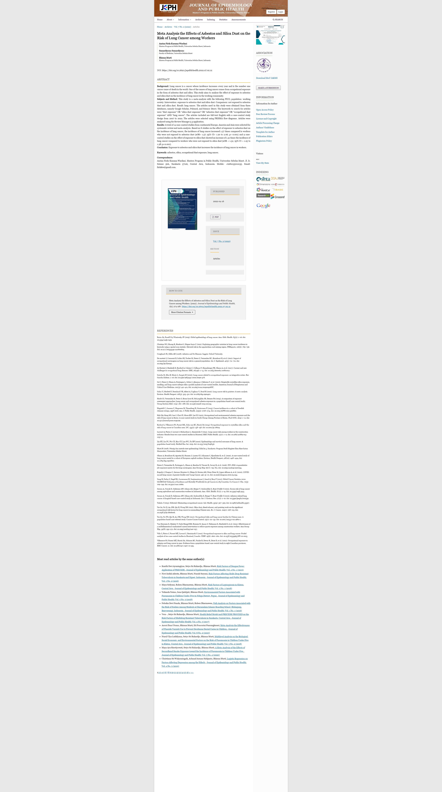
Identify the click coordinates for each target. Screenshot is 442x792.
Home (159, 19)
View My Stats (262, 163)
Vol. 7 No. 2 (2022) (182, 27)
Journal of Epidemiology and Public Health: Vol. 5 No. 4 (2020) (191, 655)
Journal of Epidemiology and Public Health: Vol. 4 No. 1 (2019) (215, 570)
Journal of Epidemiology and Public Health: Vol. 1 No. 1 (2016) (213, 610)
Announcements (239, 19)
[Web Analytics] (257, 159)
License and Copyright (266, 118)
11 (175, 672)
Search (279, 19)
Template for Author (265, 132)
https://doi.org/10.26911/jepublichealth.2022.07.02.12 (187, 70)
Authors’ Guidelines (265, 127)
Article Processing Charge (267, 123)
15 (185, 672)
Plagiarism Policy (264, 141)
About (170, 19)
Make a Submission (268, 88)
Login (280, 12)
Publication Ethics (264, 136)
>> (192, 672)
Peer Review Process (265, 114)
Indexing (211, 19)
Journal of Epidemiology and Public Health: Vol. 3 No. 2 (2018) (213, 644)
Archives (199, 19)
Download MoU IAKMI (267, 78)
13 (180, 672)
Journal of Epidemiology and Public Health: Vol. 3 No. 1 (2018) (203, 588)
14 (182, 672)
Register (271, 12)
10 (172, 672)
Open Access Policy (265, 110)
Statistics (223, 19)
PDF (216, 217)
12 (177, 672)
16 (187, 672)
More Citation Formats (181, 312)
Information (183, 19)
